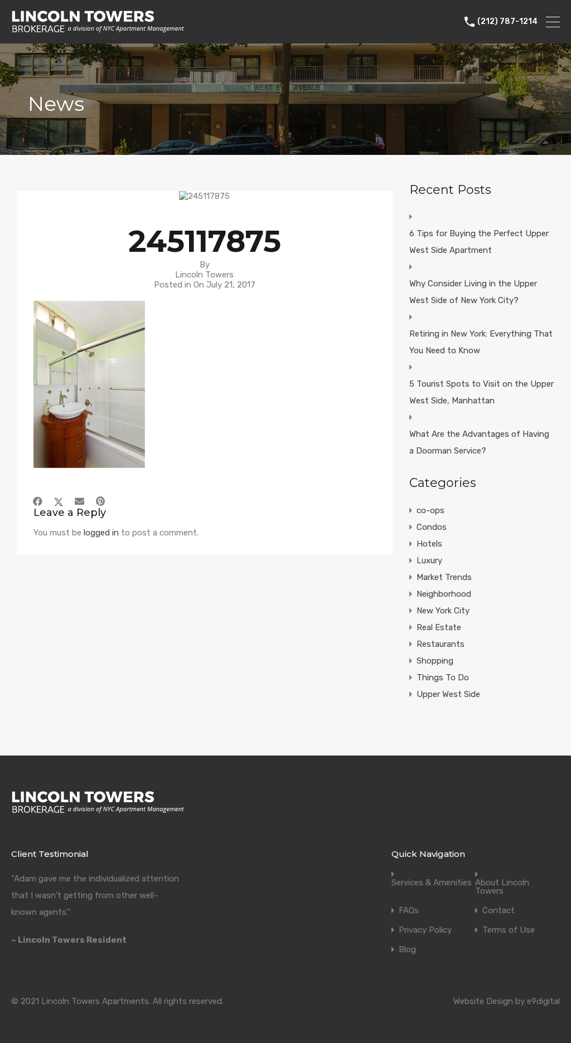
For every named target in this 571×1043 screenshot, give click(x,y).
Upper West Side (448, 694)
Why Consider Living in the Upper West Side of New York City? (473, 292)
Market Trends (444, 577)
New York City (443, 611)
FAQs (409, 910)
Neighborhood (444, 594)
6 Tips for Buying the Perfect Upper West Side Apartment (479, 241)
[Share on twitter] (58, 501)
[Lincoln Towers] (98, 30)
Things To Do (443, 677)
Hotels (429, 544)
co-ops (430, 510)
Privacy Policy (425, 930)
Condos (432, 527)
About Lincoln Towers (502, 887)
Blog (407, 949)
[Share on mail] (79, 501)
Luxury (429, 560)
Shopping (435, 661)
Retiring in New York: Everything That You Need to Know (481, 342)
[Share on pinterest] (100, 501)
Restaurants (440, 644)
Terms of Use (508, 930)
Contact (498, 910)
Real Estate (439, 627)
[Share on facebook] (37, 501)
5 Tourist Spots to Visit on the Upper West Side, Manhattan (481, 392)
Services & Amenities (431, 883)
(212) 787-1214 (507, 21)
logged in (101, 533)
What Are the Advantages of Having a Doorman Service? (479, 442)
